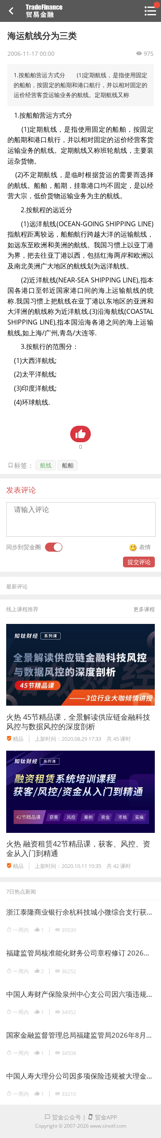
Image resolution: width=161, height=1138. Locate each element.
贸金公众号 (65, 1117)
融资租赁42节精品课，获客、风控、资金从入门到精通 (78, 848)
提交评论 (139, 562)
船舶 (67, 465)
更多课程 (144, 609)
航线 (46, 465)
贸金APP (105, 1117)
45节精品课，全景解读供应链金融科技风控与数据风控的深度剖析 (78, 721)
